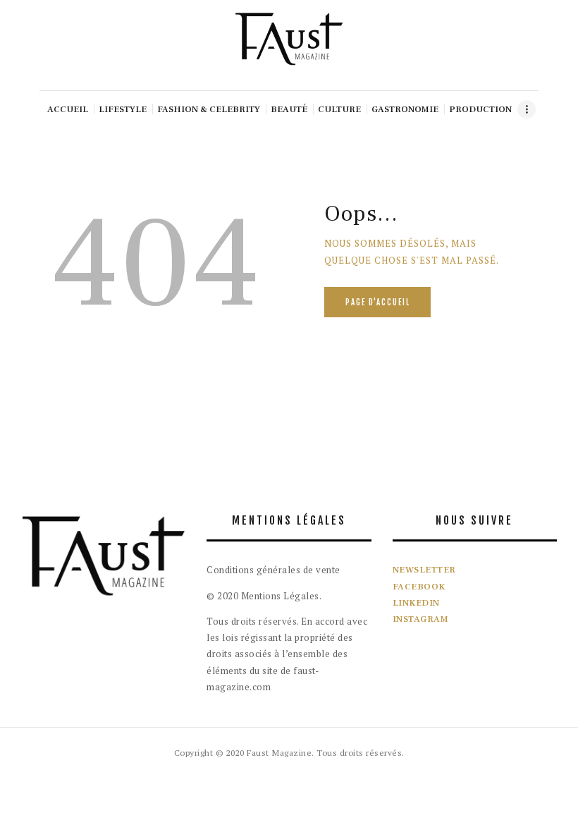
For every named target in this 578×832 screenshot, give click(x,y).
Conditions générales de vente (273, 569)
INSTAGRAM (421, 619)
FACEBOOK (419, 586)
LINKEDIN (416, 602)
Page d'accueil (377, 302)
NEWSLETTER (424, 569)
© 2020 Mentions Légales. (264, 595)
